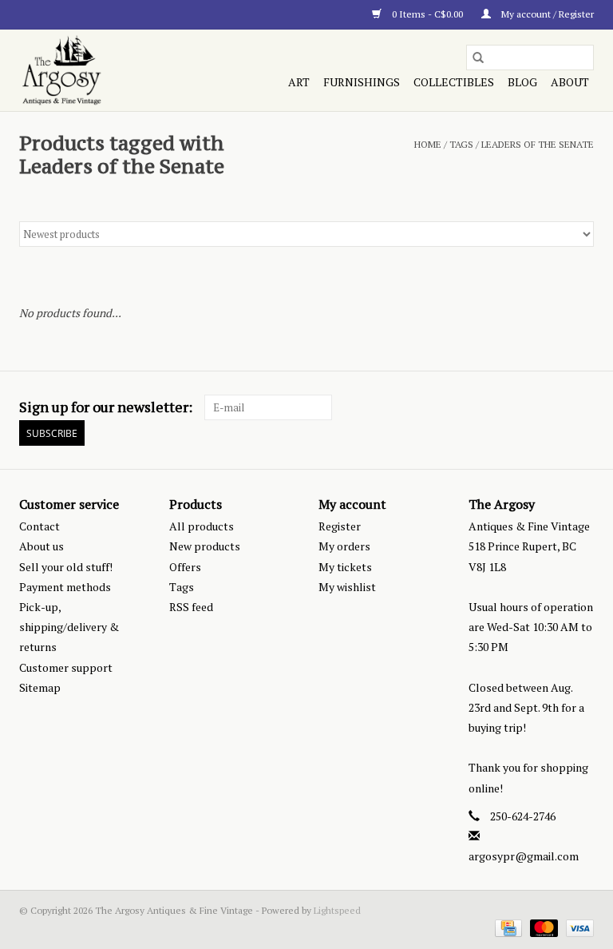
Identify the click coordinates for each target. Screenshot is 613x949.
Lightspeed (337, 910)
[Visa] (577, 927)
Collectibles (453, 81)
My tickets (345, 566)
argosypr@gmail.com (524, 856)
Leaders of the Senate (537, 144)
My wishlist (347, 586)
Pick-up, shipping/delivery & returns (69, 626)
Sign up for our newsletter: (105, 407)
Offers (185, 566)
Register (339, 526)
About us (41, 546)
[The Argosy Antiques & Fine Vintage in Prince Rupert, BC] (104, 70)
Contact (39, 526)
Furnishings (361, 81)
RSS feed (191, 606)
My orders (344, 546)
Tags (461, 144)
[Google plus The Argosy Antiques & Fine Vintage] (553, 407)
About (570, 81)
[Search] (478, 57)
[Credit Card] (506, 927)
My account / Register (546, 14)
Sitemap (40, 687)
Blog (522, 81)
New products (204, 546)
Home (427, 144)
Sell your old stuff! (66, 566)
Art (299, 81)
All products (201, 526)
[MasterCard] (542, 927)
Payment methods (65, 586)
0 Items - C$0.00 (427, 14)
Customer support (66, 667)
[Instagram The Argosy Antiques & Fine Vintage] (581, 407)
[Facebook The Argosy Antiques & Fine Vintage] (525, 407)
